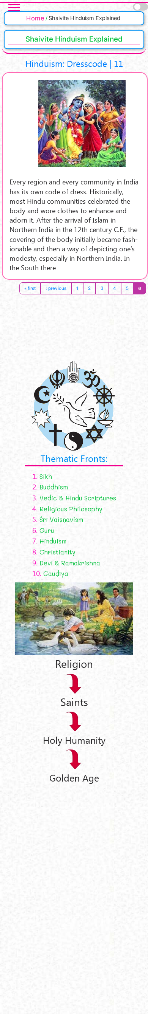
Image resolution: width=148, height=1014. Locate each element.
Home (35, 18)
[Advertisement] (61, 897)
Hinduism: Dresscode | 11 (74, 63)
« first (30, 288)
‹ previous (56, 288)
